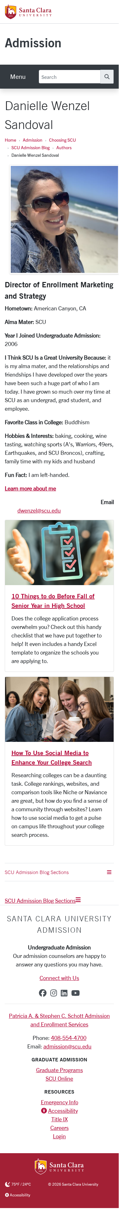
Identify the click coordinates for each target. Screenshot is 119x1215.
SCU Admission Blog (30, 147)
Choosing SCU (62, 140)
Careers (59, 1127)
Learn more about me (30, 488)
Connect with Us (59, 978)
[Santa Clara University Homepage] (28, 17)
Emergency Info (59, 1102)
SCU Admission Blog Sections (40, 900)
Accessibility (63, 1110)
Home (10, 140)
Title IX (59, 1119)
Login (59, 1136)
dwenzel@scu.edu (39, 510)
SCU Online (59, 1078)
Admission (33, 42)
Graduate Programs (59, 1070)
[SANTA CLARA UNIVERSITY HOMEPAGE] (59, 1167)
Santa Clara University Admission (59, 924)
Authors (64, 147)
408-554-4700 (68, 1038)
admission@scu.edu (67, 1046)
